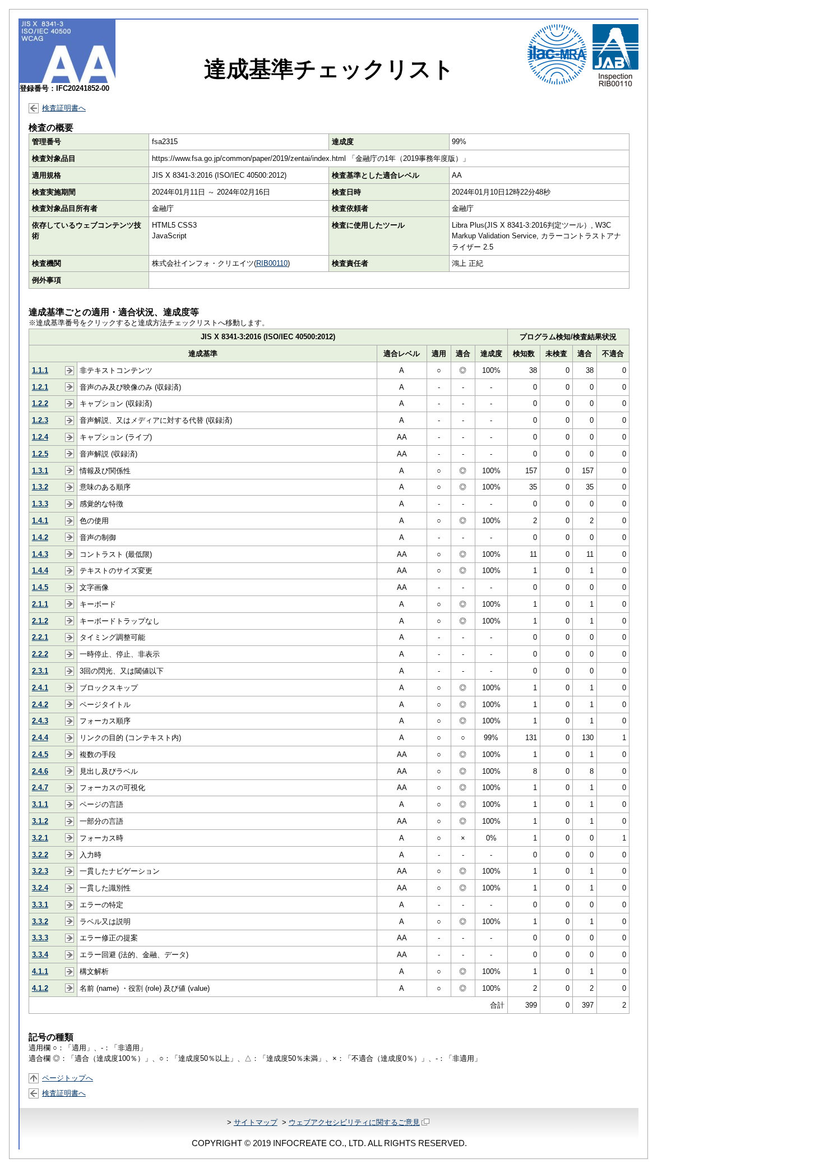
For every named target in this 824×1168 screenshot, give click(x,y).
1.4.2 (40, 537)
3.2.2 (40, 855)
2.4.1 (40, 688)
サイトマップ (255, 1122)
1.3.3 (40, 504)
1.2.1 (40, 387)
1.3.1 (40, 471)
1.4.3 (40, 554)
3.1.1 (40, 804)
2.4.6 (40, 771)
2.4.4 (40, 737)
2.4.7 (40, 787)
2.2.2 (40, 654)
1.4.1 (40, 520)
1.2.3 (40, 420)
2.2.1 (40, 637)
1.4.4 (40, 570)
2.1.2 (40, 621)
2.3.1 (40, 671)
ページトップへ (67, 1078)
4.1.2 (40, 988)
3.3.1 (40, 905)
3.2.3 (40, 871)
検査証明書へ (64, 108)
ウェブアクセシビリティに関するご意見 (354, 1122)
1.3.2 (40, 487)
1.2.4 (40, 437)
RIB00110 (272, 263)
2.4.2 (40, 704)
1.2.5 (40, 454)
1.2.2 (40, 403)
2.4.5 (40, 754)
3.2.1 (40, 838)
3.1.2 (40, 821)
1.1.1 (40, 370)
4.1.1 (40, 971)
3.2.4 (40, 888)
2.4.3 (40, 721)
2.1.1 (40, 604)
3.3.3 (40, 938)
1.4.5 (40, 587)
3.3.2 (40, 921)
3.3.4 (40, 954)
